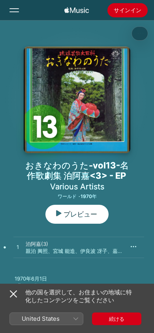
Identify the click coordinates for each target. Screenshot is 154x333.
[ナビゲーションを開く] (14, 10)
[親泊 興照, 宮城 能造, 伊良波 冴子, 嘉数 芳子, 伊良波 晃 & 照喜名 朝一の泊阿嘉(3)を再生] (18, 247)
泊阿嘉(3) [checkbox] (37, 244)
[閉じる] (13, 293)
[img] (76, 10)
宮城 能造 (64, 251)
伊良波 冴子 (93, 251)
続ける (116, 319)
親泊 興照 (37, 251)
